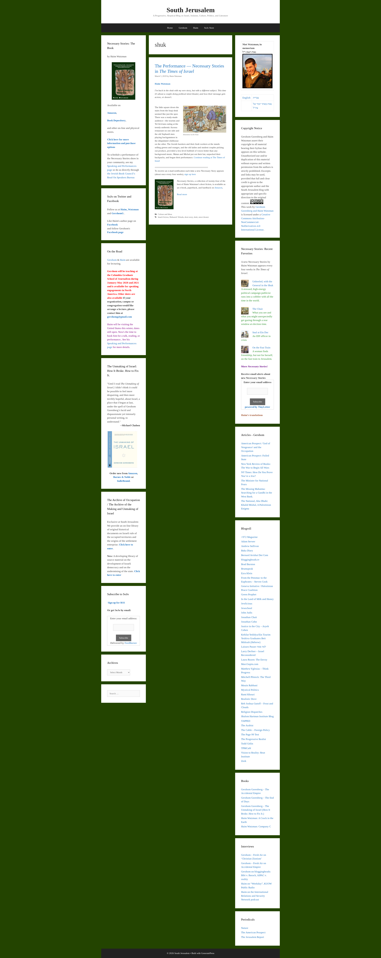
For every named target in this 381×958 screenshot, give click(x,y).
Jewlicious (246, 603)
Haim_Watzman (130, 209)
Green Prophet (248, 594)
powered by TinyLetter (257, 407)
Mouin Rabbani (249, 685)
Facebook (112, 224)
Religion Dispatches (251, 712)
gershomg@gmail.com (119, 316)
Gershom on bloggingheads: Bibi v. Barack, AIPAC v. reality (256, 875)
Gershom (183, 28)
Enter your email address (257, 382)
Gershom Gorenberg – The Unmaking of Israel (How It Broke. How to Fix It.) (255, 810)
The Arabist (247, 725)
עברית (256, 97)
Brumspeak (247, 568)
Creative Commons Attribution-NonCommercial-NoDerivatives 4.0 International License (255, 222)
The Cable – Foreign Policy (255, 730)
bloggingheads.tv (250, 559)
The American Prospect (253, 932)
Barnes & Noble (122, 477)
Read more (182, 194)
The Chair (257, 308)
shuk (196, 217)
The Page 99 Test (250, 734)
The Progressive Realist (253, 739)
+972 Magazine (249, 537)
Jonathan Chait (249, 617)
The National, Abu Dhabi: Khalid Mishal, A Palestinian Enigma (256, 505)
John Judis (246, 612)
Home (170, 28)
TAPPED (245, 721)
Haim (195, 28)
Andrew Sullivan (250, 546)
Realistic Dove (249, 699)
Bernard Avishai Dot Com (254, 555)
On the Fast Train (261, 347)
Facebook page (115, 232)
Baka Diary (247, 550)
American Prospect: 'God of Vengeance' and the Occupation (255, 447)
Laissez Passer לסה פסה (253, 646)
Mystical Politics (250, 689)
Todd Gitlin (247, 743)
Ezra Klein (246, 573)
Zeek (243, 761)
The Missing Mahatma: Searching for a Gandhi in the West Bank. (256, 493)
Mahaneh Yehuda (177, 217)
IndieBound (123, 481)
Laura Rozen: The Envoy (254, 659)
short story (189, 217)
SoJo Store (209, 28)
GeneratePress (207, 953)
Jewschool (246, 608)
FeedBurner (131, 643)
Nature (244, 928)
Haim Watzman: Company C (256, 826)
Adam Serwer (248, 541)
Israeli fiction (163, 217)
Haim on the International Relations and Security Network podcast (254, 896)
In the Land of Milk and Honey (257, 599)
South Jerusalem (191, 10)
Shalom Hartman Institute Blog (257, 716)
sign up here (190, 174)
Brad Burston (248, 564)
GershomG (118, 213)
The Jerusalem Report (252, 937)
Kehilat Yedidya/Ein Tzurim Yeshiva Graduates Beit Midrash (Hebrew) (255, 638)
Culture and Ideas (165, 214)
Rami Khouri (248, 694)
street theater (204, 217)
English (246, 97)
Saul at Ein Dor (260, 332)
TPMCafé (246, 748)
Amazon (218, 187)
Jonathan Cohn (249, 621)
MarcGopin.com (249, 664)
